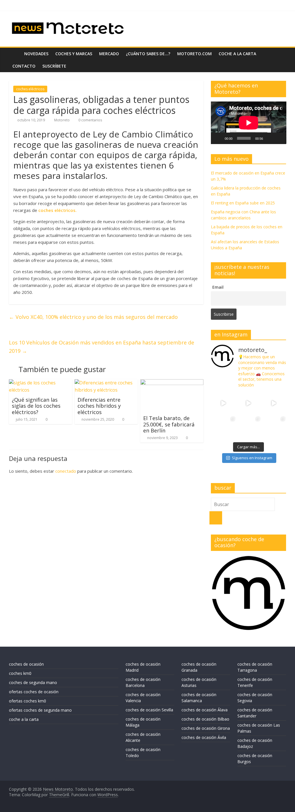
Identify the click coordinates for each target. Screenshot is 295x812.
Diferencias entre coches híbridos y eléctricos (99, 405)
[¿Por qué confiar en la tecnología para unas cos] (248, 403)
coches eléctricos (30, 89)
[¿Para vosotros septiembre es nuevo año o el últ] (273, 403)
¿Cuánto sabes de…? (148, 53)
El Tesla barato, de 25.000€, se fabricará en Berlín (168, 424)
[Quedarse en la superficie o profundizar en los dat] (223, 428)
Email (218, 287)
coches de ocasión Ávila (203, 737)
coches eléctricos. (57, 210)
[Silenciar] (269, 138)
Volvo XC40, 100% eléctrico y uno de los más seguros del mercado (93, 316)
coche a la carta (237, 53)
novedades (36, 53)
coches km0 (20, 673)
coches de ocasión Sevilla (149, 710)
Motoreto (62, 120)
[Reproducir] (218, 138)
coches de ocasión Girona (205, 728)
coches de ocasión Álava (204, 710)
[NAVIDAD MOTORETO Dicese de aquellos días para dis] (223, 403)
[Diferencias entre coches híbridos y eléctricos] (106, 383)
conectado (65, 471)
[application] (248, 123)
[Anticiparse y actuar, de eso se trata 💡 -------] (248, 428)
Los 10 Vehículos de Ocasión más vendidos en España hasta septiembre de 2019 (101, 346)
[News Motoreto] (15, 54)
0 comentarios (89, 120)
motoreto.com (194, 53)
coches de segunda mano (33, 682)
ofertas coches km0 (27, 701)
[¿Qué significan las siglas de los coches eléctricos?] (40, 383)
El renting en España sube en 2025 (243, 203)
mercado (109, 53)
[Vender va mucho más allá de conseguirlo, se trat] (273, 428)
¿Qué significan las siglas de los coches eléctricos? (36, 405)
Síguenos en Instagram (252, 457)
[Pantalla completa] (278, 138)
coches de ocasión (26, 664)
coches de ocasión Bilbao (205, 719)
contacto (23, 66)
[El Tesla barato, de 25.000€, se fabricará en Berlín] (172, 383)
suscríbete (54, 66)
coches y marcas (73, 53)
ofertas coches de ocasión (33, 691)
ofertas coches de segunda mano (40, 710)
